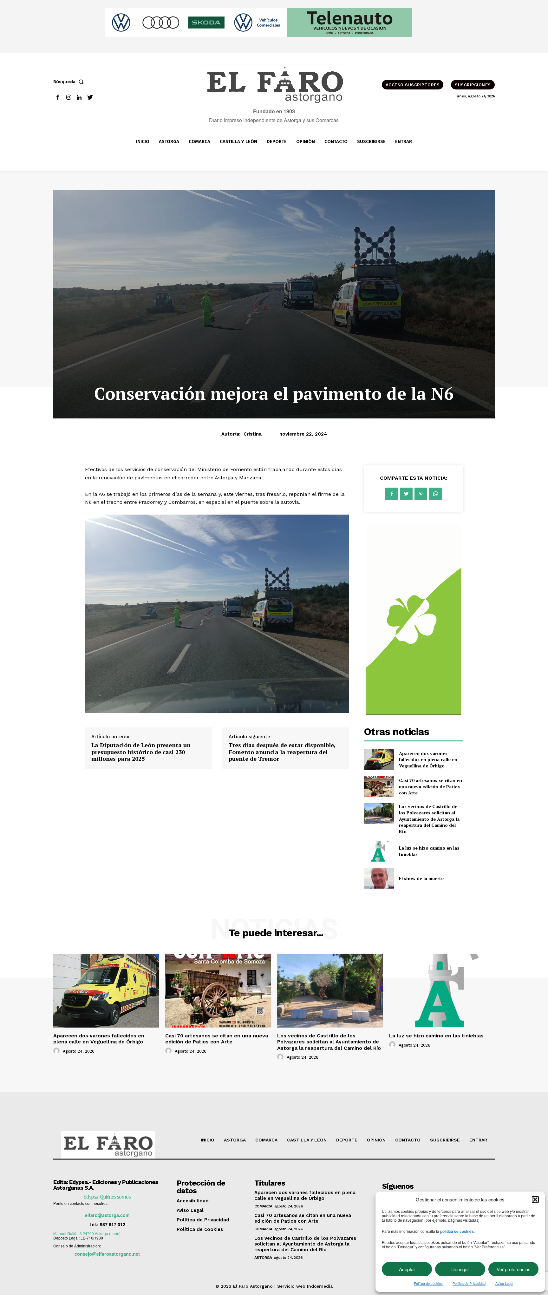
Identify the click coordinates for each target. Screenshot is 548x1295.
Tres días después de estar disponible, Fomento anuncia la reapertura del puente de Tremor (282, 751)
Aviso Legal (504, 1283)
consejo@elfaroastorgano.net (107, 1254)
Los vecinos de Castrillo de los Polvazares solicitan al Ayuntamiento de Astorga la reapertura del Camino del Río (429, 818)
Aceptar (407, 1269)
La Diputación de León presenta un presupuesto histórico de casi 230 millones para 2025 (141, 751)
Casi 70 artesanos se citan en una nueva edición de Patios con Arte (430, 786)
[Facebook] (57, 97)
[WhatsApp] (435, 494)
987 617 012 (112, 1224)
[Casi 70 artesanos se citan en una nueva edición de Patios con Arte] (379, 786)
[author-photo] (57, 1051)
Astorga (263, 1257)
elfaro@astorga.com (107, 1215)
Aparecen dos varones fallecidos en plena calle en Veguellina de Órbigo (428, 759)
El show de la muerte (421, 878)
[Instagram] (68, 97)
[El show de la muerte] (379, 878)
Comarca (263, 1206)
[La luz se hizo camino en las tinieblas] (379, 851)
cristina (253, 434)
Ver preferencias (514, 1269)
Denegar (460, 1269)
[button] (535, 1199)
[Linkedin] (79, 97)
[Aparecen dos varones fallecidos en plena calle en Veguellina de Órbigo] (379, 759)
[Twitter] (90, 97)
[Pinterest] (420, 494)
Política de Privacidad (469, 1283)
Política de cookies (428, 1283)
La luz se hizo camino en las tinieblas (436, 1036)
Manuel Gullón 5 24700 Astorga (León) (87, 1233)
